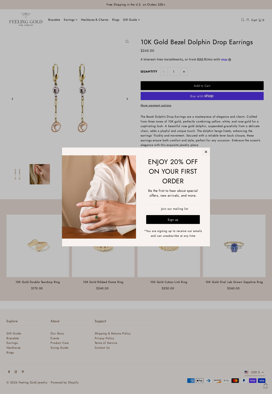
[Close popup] (206, 152)
